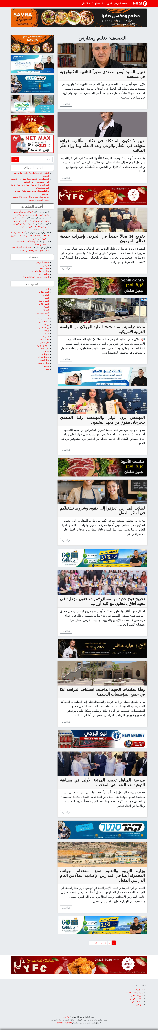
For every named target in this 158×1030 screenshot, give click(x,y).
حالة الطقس (44, 322)
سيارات (46, 336)
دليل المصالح (100, 3)
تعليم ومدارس (43, 313)
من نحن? (139, 1004)
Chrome (68, 1023)
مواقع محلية (44, 274)
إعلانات (46, 295)
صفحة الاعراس (120, 3)
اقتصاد (46, 307)
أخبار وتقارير (44, 292)
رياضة (46, 325)
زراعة (46, 331)
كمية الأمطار (87, 3)
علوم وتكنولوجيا (42, 345)
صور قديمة (44, 268)
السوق (109, 3)
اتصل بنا (139, 990)
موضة (46, 366)
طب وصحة (44, 339)
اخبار (47, 298)
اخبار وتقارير (44, 304)
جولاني (67, 1017)
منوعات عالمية (43, 357)
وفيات (46, 369)
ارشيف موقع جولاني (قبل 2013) (36, 277)
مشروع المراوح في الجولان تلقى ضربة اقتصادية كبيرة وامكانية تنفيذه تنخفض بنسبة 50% (31, 227)
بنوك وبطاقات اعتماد (40, 271)
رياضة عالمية (43, 328)
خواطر (46, 265)
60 (96, 943)
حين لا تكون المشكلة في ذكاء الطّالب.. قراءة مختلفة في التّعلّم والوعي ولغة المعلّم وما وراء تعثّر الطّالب (102, 146)
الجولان (46, 310)
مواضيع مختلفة (43, 363)
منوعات (45, 354)
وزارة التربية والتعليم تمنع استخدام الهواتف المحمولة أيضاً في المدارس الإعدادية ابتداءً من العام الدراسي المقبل (102, 875)
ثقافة (47, 316)
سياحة (46, 333)
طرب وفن (44, 342)
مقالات (46, 351)
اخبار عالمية (44, 301)
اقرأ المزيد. (66, 104)
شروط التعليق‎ (137, 996)
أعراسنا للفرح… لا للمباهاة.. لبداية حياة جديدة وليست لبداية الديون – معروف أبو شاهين (30, 236)
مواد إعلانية (44, 360)
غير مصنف (44, 348)
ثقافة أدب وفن (43, 319)
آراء (47, 289)
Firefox (60, 1023)
